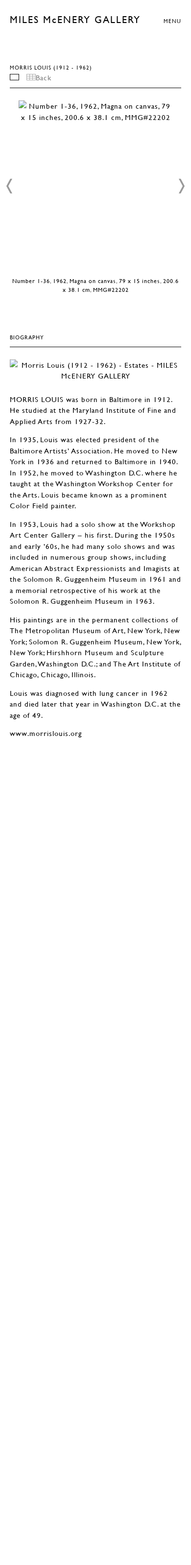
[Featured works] (14, 77)
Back (43, 77)
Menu (172, 20)
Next (181, 186)
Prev (10, 186)
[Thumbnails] (31, 77)
